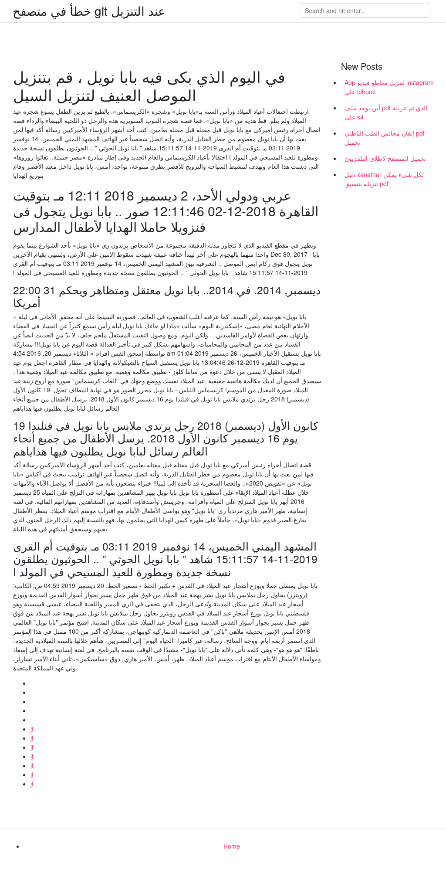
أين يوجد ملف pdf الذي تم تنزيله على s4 (386, 112)
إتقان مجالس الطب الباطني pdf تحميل (385, 137)
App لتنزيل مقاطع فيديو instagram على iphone (389, 87)
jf (32, 728)
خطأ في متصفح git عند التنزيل (89, 10)
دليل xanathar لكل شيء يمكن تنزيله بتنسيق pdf (384, 179)
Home (231, 846)
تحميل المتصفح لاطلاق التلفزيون (385, 158)
